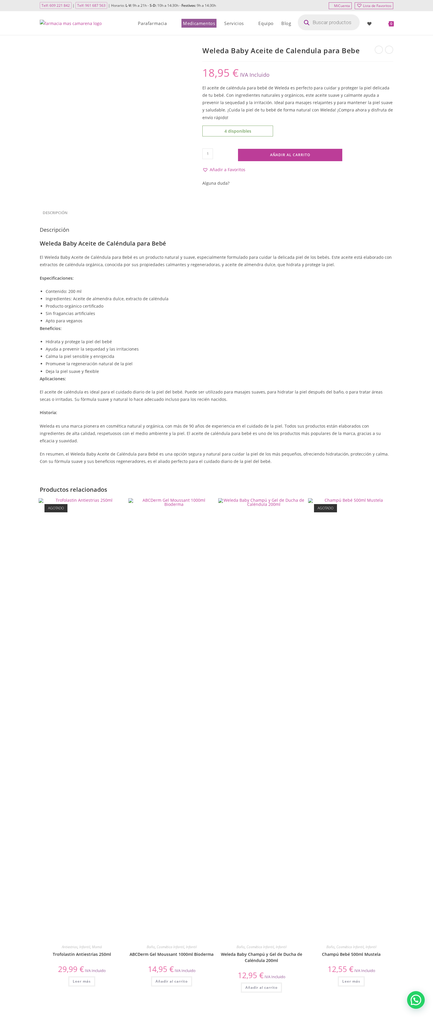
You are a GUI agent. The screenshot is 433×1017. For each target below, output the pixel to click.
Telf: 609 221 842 (56, 5)
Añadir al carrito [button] (172, 981)
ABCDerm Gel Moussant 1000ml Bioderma (172, 954)
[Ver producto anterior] (379, 50)
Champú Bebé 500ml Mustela (351, 954)
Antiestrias (69, 946)
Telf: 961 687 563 (91, 5)
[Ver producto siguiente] (389, 50)
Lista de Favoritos (377, 5)
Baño (151, 946)
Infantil (84, 946)
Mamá (97, 946)
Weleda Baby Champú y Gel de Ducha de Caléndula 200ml (261, 957)
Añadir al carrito (290, 154)
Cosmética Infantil (170, 946)
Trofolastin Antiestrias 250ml (82, 954)
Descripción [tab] (55, 212)
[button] (223, 169)
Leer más (82, 981)
